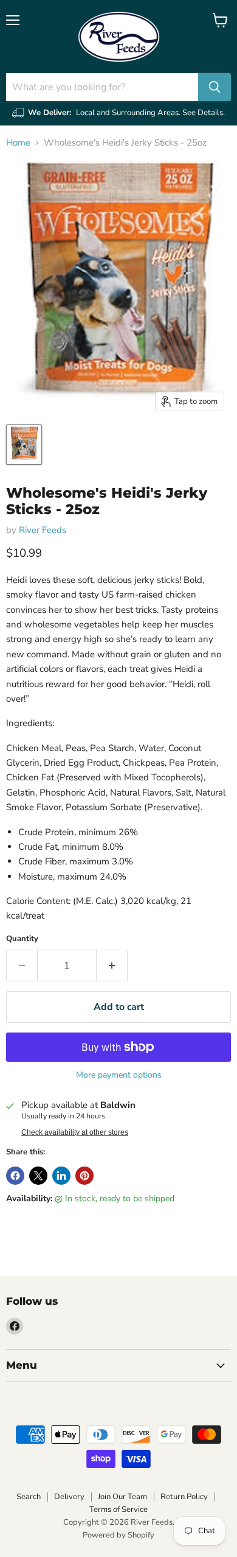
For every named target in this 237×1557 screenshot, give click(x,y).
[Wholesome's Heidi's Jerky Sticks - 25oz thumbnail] (24, 444)
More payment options (119, 1075)
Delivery (69, 1496)
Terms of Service (118, 1509)
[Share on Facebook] (15, 1176)
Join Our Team (122, 1496)
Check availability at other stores (74, 1132)
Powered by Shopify (118, 1535)
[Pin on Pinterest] (84, 1176)
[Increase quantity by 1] (112, 965)
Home (18, 143)
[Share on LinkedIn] (61, 1176)
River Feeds (42, 530)
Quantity (22, 939)
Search (28, 1496)
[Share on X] (38, 1176)
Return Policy (184, 1496)
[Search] (214, 87)
